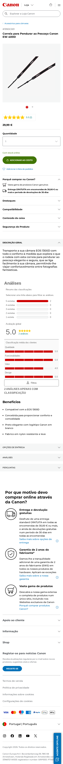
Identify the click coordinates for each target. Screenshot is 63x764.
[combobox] (31, 13)
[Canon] (11, 4)
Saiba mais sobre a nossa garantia (33, 577)
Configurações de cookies (17, 701)
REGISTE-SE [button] (12, 668)
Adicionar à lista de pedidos (19, 169)
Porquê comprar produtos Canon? (34, 607)
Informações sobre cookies (18, 694)
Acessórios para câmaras (16, 23)
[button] (27, 107)
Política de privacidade (16, 687)
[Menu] (59, 4)
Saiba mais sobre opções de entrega (35, 541)
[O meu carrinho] (51, 4)
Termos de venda (13, 680)
